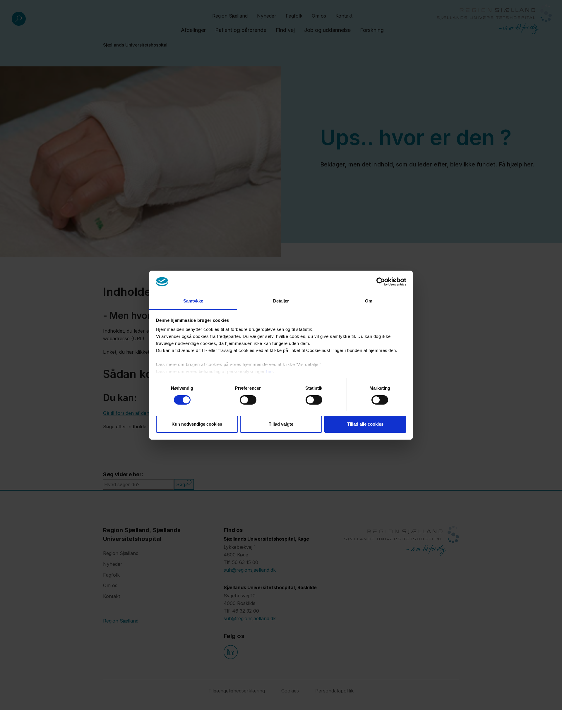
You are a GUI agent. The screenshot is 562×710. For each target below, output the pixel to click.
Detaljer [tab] (281, 300)
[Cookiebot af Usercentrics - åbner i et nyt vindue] (380, 281)
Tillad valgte (281, 424)
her (269, 371)
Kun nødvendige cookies (197, 424)
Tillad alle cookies (365, 424)
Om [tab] (368, 300)
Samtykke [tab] (193, 300)
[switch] (248, 400)
